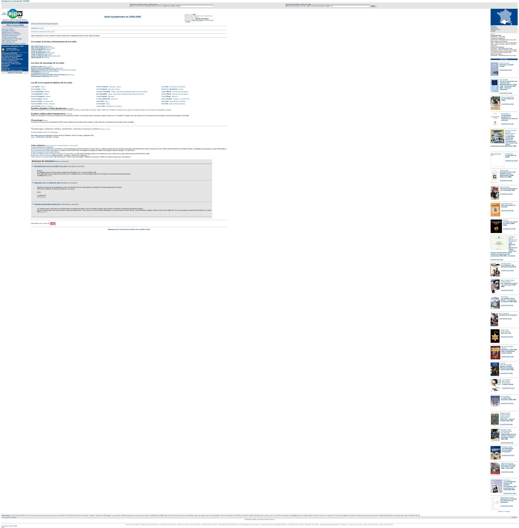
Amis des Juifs (506, 333)
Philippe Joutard (505, 413)
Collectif (502, 363)
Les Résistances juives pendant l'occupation (507, 450)
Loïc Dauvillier (506, 380)
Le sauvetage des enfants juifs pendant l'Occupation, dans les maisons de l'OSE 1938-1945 (510, 485)
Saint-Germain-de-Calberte (51, 71)
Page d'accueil (4, 13)
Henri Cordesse (505, 187)
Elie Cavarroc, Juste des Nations (43, 157)
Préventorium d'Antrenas (40, 76)
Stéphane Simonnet (507, 463)
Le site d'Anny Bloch (39, 150)
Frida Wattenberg (506, 431)
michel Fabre (509, 154)
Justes (41, 83)
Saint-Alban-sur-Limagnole (68, 70)
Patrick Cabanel (504, 63)
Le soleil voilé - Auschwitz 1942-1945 (508, 398)
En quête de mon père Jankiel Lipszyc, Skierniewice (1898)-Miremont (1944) (508, 174)
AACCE (505, 220)
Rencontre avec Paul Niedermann (43, 149)
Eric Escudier (509, 135)
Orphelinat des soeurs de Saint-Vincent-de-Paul (48, 74)
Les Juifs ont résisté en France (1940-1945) (510, 223)
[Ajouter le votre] (105, 129)
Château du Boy (37, 66)
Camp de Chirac (36, 51)
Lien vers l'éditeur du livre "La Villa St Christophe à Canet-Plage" (53, 153)
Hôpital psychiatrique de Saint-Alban (44, 70)
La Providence (36, 73)
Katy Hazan (504, 297)
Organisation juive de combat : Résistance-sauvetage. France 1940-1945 (508, 436)
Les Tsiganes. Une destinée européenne (508, 266)
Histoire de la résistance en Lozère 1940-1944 (508, 189)
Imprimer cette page (15, 72)
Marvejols (52, 52)
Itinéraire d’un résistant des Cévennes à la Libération (508, 500)
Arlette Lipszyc (504, 170)
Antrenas (71, 74)
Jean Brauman (505, 432)
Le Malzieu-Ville (55, 56)
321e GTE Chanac (37, 46)
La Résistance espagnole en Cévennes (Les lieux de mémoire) (509, 117)
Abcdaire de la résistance (508, 315)
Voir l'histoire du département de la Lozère (43, 31)
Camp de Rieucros (37, 54)
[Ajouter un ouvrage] (504, 511)
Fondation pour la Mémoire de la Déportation (513, 239)
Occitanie (494, 27)
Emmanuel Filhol (506, 281)
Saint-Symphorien (209, 20)
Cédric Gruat (504, 330)
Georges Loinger (506, 429)
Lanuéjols (49, 66)
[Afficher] (41, 28)
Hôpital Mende (36, 57)
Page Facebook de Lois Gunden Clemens (46, 152)
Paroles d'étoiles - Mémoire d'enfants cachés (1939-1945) (507, 367)
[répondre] (49, 175)
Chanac (49, 46)
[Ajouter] (45, 120)
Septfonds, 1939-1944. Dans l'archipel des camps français (509, 351)
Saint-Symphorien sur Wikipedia (43, 147)
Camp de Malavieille (38, 52)
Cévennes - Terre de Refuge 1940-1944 (507, 419)
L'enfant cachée (507, 384)
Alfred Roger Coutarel (507, 497)
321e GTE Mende (37, 49)
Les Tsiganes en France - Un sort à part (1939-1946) (509, 284)
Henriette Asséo (506, 263)
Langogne (52, 48)
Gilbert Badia (504, 417)
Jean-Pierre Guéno (506, 364)
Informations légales (250, 519)
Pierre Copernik (504, 313)
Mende (49, 49)
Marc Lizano (506, 381)
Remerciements (269, 519)
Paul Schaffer (504, 79)
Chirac (48, 51)
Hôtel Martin (35, 71)
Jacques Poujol (505, 414)
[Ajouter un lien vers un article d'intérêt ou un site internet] (61, 145)
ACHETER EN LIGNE (505, 70)
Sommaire (34, 28)
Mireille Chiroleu (510, 133)
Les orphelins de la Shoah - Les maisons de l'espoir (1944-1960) (509, 300)
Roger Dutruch (496, 35)
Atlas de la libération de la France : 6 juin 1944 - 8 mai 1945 (508, 466)
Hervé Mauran (505, 113)
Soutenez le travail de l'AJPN (15, 1)
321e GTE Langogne (38, 48)
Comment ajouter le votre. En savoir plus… (45, 132)
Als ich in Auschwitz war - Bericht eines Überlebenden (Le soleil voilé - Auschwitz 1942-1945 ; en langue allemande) (508, 85)
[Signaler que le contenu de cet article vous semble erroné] (129, 229)
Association (260, 519)
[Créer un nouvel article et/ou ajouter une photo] (44, 23)
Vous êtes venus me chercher (41, 135)
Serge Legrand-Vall (507, 97)
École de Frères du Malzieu (40, 68)
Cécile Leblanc (505, 331)
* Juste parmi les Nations (8, 517)
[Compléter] (70, 108)
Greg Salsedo (506, 383)
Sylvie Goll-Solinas (507, 203)
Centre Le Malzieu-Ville (39, 56)
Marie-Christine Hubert (507, 280)
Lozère (493, 31)
